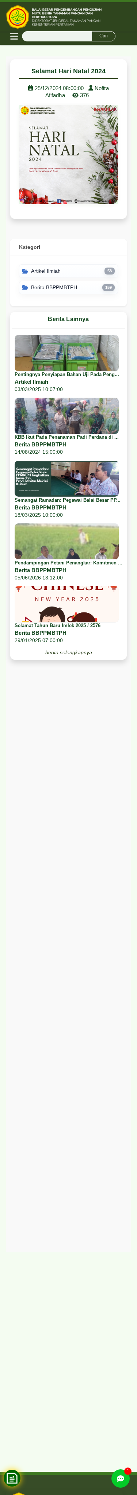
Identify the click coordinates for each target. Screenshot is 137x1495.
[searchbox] (68, 36)
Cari (103, 35)
